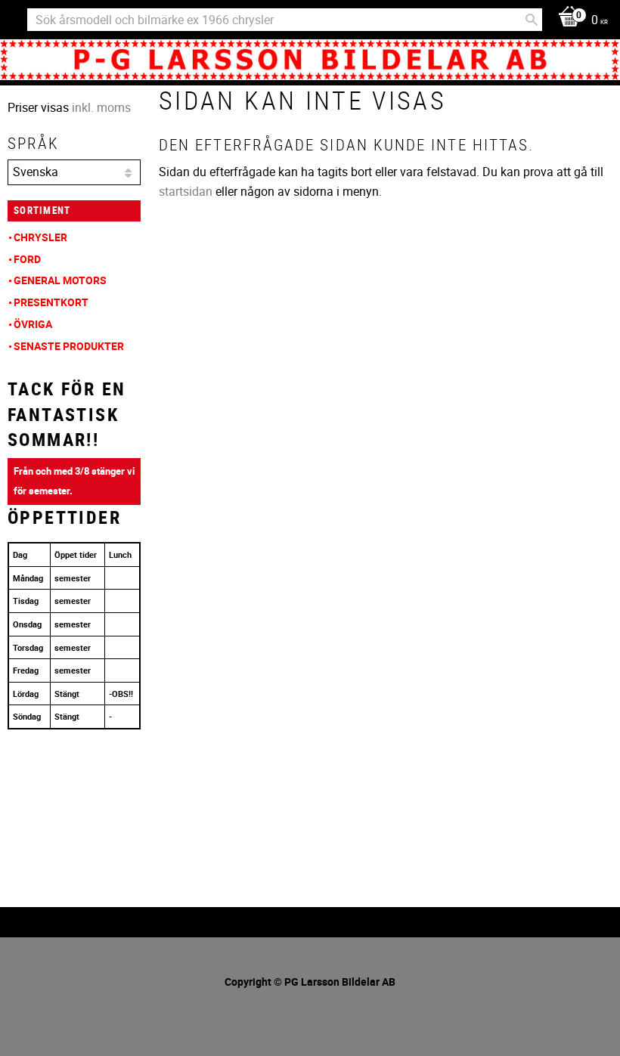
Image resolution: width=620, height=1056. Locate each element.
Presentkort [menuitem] (51, 302)
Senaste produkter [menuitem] (69, 346)
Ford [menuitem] (27, 259)
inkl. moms (101, 107)
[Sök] (531, 19)
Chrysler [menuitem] (40, 237)
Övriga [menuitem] (33, 324)
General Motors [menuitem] (60, 280)
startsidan (185, 191)
